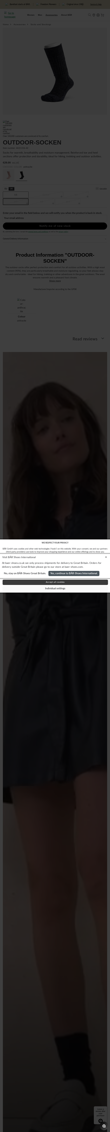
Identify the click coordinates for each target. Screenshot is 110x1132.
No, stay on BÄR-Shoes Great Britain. (25, 573)
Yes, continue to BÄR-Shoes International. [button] (74, 573)
